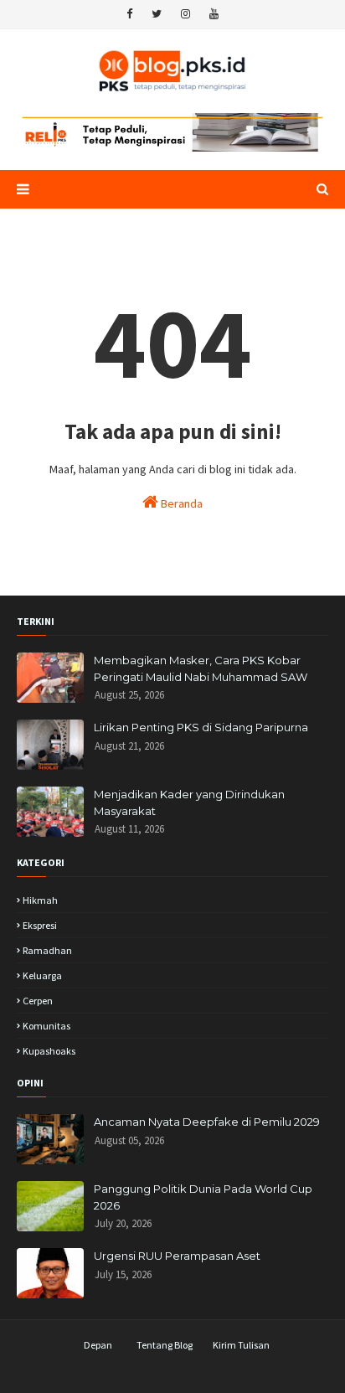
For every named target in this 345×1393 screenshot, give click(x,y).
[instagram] (185, 14)
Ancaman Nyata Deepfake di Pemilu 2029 (207, 1121)
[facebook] (129, 14)
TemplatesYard (136, 1370)
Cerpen (38, 1000)
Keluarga (42, 975)
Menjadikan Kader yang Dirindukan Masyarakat (189, 802)
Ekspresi (40, 925)
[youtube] (214, 14)
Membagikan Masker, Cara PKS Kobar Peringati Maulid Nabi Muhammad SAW (200, 668)
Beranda (180, 503)
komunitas (46, 1025)
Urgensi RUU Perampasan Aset (177, 1255)
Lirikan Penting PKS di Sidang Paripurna (201, 727)
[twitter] (156, 14)
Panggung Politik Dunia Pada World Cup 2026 (203, 1197)
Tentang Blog (164, 1345)
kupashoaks (49, 1051)
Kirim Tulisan (241, 1345)
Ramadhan (47, 950)
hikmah (40, 900)
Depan (98, 1345)
